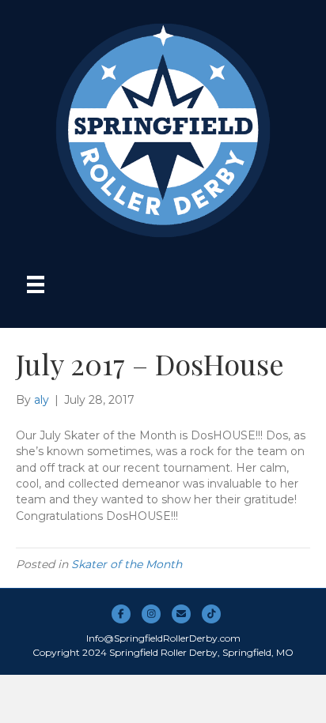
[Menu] (35, 284)
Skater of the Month (126, 564)
